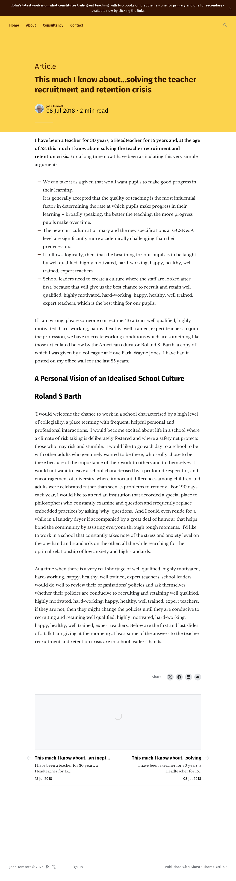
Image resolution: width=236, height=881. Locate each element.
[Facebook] (179, 677)
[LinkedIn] (188, 677)
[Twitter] (170, 677)
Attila (220, 867)
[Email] (197, 677)
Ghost (195, 867)
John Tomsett (54, 106)
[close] (230, 8)
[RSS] (48, 867)
